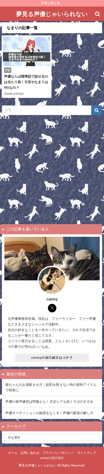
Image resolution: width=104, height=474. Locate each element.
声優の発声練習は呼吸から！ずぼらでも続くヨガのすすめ (49, 401)
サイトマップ (86, 452)
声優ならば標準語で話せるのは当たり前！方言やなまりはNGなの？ (26, 82)
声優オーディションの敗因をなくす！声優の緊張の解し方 (49, 413)
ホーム (12, 452)
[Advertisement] (52, 170)
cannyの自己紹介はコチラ (52, 357)
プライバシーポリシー (58, 452)
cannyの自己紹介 (52, 457)
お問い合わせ (30, 452)
